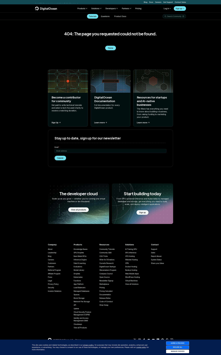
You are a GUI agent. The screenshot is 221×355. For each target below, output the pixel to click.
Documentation (105, 295)
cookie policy (141, 347)
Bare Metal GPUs (80, 256)
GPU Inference (130, 253)
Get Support (168, 2)
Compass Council (106, 274)
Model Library (79, 270)
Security (51, 288)
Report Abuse (156, 256)
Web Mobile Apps (132, 274)
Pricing (102, 288)
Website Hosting (131, 260)
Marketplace (104, 284)
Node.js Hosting (131, 270)
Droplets (77, 274)
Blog (145, 2)
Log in (166, 8)
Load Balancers (79, 288)
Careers (158, 2)
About (50, 249)
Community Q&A (105, 253)
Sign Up (55, 122)
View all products (78, 210)
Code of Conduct (106, 302)
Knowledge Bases (80, 249)
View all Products (80, 328)
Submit (60, 158)
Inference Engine (80, 260)
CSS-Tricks (103, 256)
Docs (151, 2)
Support (154, 249)
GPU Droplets (79, 253)
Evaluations (78, 267)
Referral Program (54, 270)
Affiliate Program (54, 274)
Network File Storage (82, 302)
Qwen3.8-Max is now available (47, 2)
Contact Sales (180, 2)
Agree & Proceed (177, 343)
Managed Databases (81, 291)
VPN (127, 263)
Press (50, 277)
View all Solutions (131, 284)
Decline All (177, 347)
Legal (50, 281)
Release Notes (105, 298)
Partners (51, 267)
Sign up (179, 8)
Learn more (99, 122)
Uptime (76, 309)
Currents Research (106, 263)
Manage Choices (177, 351)
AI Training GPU (131, 249)
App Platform (78, 284)
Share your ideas (157, 263)
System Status (156, 260)
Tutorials (92, 16)
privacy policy (88, 345)
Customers (52, 263)
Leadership (52, 253)
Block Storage (79, 298)
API (75, 305)
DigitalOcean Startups (107, 267)
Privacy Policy (53, 284)
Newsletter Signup (106, 281)
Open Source (104, 277)
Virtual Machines (131, 281)
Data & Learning (80, 263)
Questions (105, 16)
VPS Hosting (130, 256)
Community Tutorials (107, 249)
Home (110, 48)
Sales (153, 253)
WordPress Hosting (132, 277)
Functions (77, 281)
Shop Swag (103, 305)
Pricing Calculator (106, 291)
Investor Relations (54, 291)
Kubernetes (78, 277)
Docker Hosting (131, 267)
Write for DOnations (106, 260)
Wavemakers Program (107, 270)
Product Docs (120, 16)
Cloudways (78, 324)
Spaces (76, 295)
